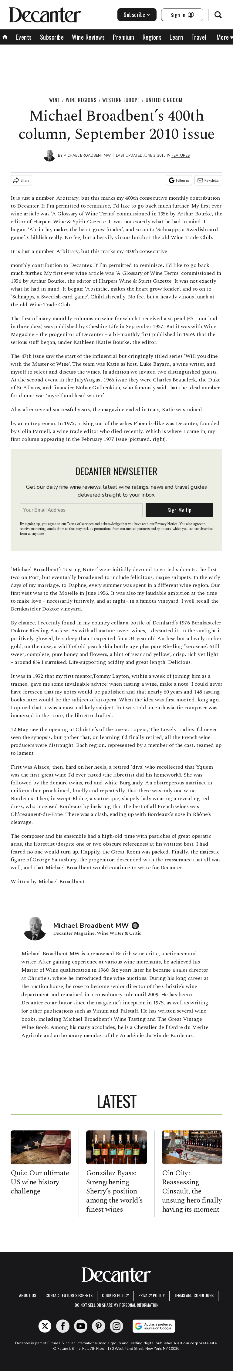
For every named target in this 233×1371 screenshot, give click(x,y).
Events (24, 37)
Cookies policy (115, 1295)
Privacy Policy (151, 1295)
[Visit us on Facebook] (62, 1326)
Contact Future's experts (69, 1295)
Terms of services (80, 524)
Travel (198, 37)
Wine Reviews (88, 37)
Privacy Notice (166, 524)
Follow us (182, 180)
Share (25, 180)
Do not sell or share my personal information (116, 1305)
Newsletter (212, 180)
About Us (27, 1295)
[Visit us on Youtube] (80, 1326)
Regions (152, 37)
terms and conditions (194, 1295)
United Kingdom (164, 100)
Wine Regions (81, 100)
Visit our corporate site (195, 1343)
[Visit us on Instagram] (116, 1326)
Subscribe (134, 14)
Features (180, 155)
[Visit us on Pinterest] (98, 1326)
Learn (176, 37)
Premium (123, 37)
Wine (54, 100)
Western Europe (121, 100)
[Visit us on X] (45, 1326)
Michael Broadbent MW (87, 155)
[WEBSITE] (137, 926)
